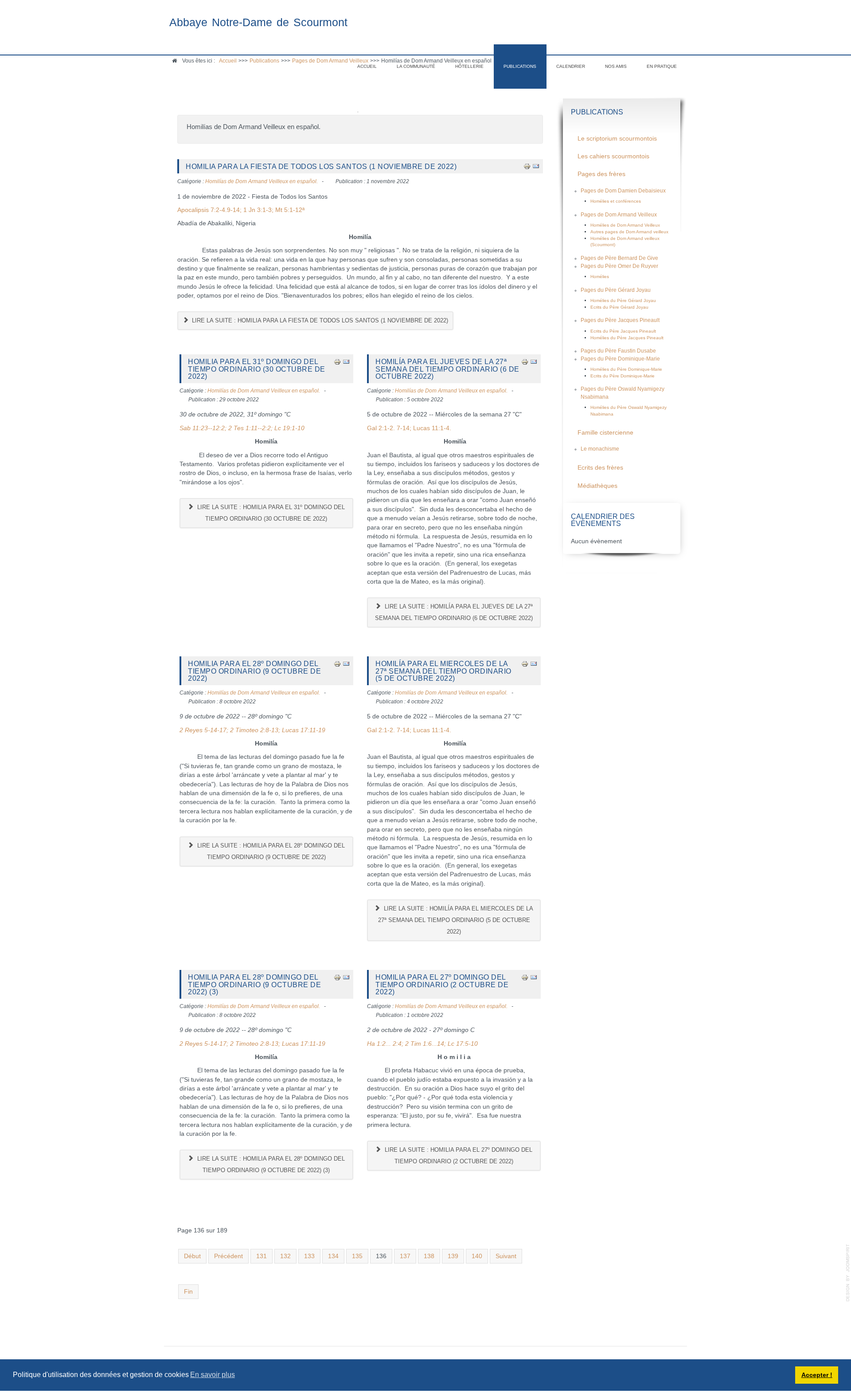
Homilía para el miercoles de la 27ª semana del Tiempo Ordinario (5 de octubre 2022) (443, 670)
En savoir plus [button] (212, 1374)
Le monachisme (600, 448)
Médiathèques (597, 486)
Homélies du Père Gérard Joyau (623, 300)
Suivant (506, 1256)
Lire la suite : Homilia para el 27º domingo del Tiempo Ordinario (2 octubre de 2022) (457, 1155)
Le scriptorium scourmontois (617, 138)
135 (357, 1256)
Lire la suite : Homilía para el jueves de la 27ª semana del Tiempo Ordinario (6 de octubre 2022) (454, 612)
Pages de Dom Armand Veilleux (619, 214)
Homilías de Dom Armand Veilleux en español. (261, 181)
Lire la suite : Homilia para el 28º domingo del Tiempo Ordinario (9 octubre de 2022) (270, 851)
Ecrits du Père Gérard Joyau (619, 307)
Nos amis (616, 66)
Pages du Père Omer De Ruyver (619, 266)
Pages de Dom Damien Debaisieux (623, 190)
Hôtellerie (469, 66)
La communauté (416, 66)
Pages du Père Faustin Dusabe (618, 350)
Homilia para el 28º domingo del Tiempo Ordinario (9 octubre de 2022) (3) (254, 984)
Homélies (599, 276)
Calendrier (570, 66)
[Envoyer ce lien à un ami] (535, 166)
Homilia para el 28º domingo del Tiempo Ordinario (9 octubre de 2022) (254, 670)
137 (405, 1256)
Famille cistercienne (605, 432)
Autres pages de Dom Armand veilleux (629, 231)
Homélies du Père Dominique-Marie (626, 369)
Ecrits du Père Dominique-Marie (622, 375)
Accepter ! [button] (816, 1374)
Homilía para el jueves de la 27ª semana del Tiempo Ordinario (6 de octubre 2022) (447, 368)
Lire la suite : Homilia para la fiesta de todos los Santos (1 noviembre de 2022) (319, 320)
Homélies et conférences (615, 201)
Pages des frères (601, 174)
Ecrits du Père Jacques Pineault (623, 331)
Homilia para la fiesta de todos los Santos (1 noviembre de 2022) (321, 166)
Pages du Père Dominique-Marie (620, 358)
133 (309, 1256)
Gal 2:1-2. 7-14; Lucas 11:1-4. (409, 428)
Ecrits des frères (600, 467)
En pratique (662, 66)
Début (192, 1256)
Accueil (367, 66)
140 (477, 1256)
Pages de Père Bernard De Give (619, 258)
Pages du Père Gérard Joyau (616, 290)
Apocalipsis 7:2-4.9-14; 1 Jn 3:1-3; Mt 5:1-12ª (240, 210)
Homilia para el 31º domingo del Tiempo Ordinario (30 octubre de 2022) (256, 368)
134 (333, 1256)
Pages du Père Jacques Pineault (620, 320)
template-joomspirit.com (848, 1273)
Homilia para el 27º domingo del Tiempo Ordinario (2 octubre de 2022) (441, 984)
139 (453, 1256)
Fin (188, 1291)
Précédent (228, 1256)
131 (261, 1256)
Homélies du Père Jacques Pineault (627, 337)
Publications (520, 66)
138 (429, 1256)
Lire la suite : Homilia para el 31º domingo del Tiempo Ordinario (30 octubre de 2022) (270, 513)
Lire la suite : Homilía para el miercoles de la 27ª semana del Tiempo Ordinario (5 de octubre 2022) (456, 920)
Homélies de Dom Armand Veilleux (625, 225)
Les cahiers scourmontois (613, 156)
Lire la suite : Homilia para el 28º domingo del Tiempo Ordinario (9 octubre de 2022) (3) (270, 1164)
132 (285, 1256)
